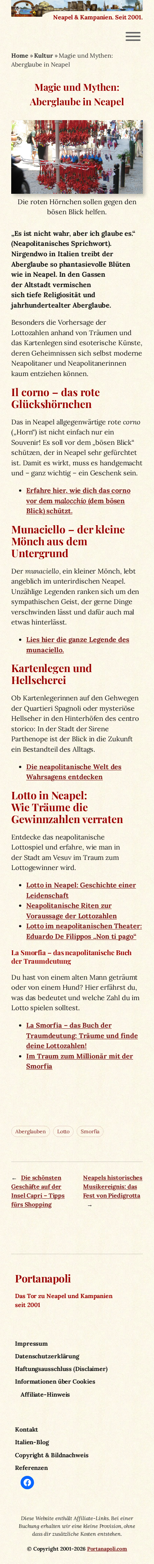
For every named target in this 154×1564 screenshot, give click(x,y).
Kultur (43, 55)
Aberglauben (30, 1131)
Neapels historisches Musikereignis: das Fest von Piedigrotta (112, 1187)
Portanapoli (43, 1278)
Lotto (63, 1131)
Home (19, 55)
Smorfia (90, 1131)
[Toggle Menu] (133, 36)
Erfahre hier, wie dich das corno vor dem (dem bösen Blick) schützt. (78, 500)
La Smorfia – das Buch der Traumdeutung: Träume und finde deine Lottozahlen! (82, 1035)
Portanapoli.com (107, 1548)
